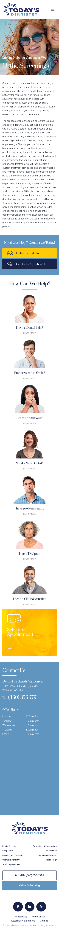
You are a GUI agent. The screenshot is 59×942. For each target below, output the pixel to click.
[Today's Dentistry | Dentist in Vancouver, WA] (21, 9)
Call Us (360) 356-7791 (30, 264)
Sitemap (43, 921)
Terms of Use (38, 917)
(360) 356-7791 (23, 697)
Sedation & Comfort (48, 855)
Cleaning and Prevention (13, 855)
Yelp (41, 906)
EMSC (53, 925)
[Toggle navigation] (52, 10)
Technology (51, 860)
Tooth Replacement (11, 864)
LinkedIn (29, 906)
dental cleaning (30, 87)
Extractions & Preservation (45, 846)
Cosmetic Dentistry (11, 860)
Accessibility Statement (23, 921)
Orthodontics (51, 851)
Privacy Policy (20, 917)
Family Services (9, 846)
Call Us (31, 875)
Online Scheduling (28, 253)
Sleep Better (7, 851)
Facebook (18, 906)
